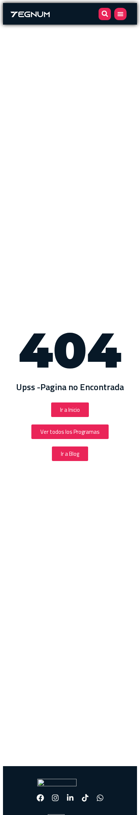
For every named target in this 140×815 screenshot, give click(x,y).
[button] (105, 14)
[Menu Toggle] (120, 14)
